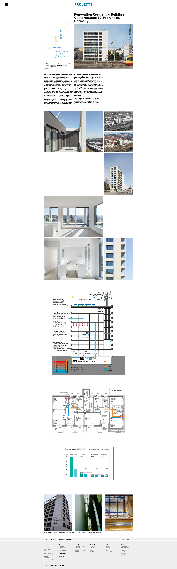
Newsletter (124, 546)
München (108, 547)
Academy (46, 557)
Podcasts (92, 546)
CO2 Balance (47, 549)
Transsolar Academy (80, 549)
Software (123, 553)
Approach (46, 548)
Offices (107, 545)
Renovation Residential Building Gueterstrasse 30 (67, 539)
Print (91, 550)
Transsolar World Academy (79, 547)
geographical (62, 550)
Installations (62, 553)
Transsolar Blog (125, 547)
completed (62, 549)
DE (128, 539)
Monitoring (46, 556)
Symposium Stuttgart (80, 550)
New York (108, 549)
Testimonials (109, 551)
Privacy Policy (125, 556)
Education (77, 545)
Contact (123, 545)
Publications (93, 545)
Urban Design (47, 552)
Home (45, 539)
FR (131, 539)
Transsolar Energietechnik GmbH (56, 565)
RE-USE (46, 550)
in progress (62, 547)
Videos (92, 547)
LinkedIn (123, 551)
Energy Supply (47, 553)
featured (61, 546)
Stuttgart (108, 546)
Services (61, 556)
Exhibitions (93, 551)
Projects (83, 4)
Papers (92, 549)
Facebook (123, 549)
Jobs (107, 550)
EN (124, 539)
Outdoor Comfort (48, 554)
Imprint (123, 554)
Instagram (124, 550)
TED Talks (77, 551)
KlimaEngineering (48, 559)
